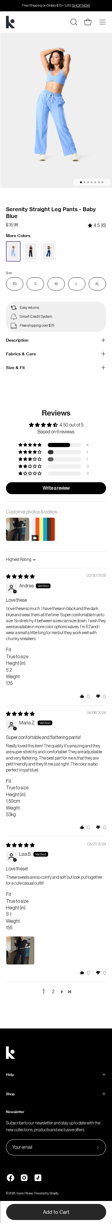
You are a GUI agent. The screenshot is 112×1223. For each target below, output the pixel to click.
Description (17, 340)
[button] (30, 445)
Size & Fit (15, 367)
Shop (10, 1094)
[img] (97, 225)
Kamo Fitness (24, 1193)
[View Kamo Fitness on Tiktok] (37, 1177)
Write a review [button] (56, 488)
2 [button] (53, 991)
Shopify (54, 1193)
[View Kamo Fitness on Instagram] (24, 1177)
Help (10, 1074)
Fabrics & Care (21, 354)
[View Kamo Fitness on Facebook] (10, 1177)
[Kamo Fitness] (10, 22)
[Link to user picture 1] (20, 950)
